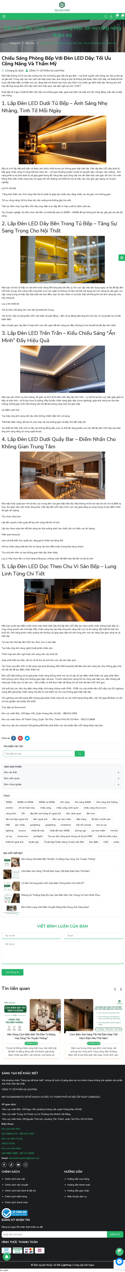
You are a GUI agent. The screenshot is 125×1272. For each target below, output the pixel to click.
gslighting (50, 824)
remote (114, 830)
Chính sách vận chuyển (16, 1184)
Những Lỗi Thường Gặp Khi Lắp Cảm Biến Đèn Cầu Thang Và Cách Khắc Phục (60, 895)
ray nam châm (98, 830)
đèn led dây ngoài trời (17, 819)
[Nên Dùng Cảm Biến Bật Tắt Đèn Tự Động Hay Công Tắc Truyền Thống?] (11, 862)
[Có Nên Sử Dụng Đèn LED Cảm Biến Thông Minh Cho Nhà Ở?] (11, 886)
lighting (9, 830)
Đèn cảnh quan (12, 778)
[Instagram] (25, 1164)
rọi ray (9, 836)
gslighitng (35, 824)
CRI (23, 813)
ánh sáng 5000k (83, 802)
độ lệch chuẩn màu (101, 819)
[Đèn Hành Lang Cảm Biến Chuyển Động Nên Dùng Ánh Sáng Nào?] (11, 910)
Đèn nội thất (10, 772)
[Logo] (62, 6)
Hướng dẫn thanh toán (78, 1184)
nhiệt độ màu (37, 830)
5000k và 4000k (25, 802)
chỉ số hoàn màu (26, 807)
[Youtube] (18, 1164)
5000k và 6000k (47, 802)
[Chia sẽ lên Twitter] (27, 738)
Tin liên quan (16, 988)
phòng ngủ (80, 830)
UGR (106, 842)
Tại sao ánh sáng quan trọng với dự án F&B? (70, 836)
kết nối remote (83, 824)
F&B (8, 824)
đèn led (90, 813)
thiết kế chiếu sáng (107, 836)
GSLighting (34, 725)
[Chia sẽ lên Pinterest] (20, 738)
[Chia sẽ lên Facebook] (13, 738)
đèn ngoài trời (40, 819)
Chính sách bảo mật (15, 1179)
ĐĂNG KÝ (115, 1234)
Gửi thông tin (12, 972)
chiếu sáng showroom (95, 807)
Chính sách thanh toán (16, 1202)
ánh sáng (64, 802)
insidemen (66, 824)
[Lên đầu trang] (119, 1242)
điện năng (81, 819)
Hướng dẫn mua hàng (78, 1179)
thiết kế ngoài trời (14, 842)
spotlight (37, 836)
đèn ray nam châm (62, 819)
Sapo (91, 1265)
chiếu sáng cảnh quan (67, 807)
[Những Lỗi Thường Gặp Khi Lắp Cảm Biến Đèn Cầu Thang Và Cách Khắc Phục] (11, 898)
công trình (11, 813)
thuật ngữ (34, 842)
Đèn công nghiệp (12, 784)
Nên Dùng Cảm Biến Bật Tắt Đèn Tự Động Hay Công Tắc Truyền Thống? (58, 859)
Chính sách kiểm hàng (16, 1196)
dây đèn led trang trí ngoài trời (45, 813)
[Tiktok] (11, 1164)
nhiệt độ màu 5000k (60, 830)
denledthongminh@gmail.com (24, 1158)
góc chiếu (20, 824)
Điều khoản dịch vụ (77, 1196)
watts (116, 842)
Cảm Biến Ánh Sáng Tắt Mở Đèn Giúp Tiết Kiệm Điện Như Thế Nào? (55, 871)
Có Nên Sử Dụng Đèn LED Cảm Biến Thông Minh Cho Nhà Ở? (52, 883)
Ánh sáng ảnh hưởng (107, 802)
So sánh (4, 1270)
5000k (9, 802)
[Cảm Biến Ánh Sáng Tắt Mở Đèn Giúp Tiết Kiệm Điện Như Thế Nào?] (11, 874)
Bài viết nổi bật (13, 853)
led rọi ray (101, 824)
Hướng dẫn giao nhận (78, 1190)
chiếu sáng (45, 807)
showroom (22, 836)
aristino (9, 807)
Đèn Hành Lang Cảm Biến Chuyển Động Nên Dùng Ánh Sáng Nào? (55, 907)
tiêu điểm (93, 842)
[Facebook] (4, 1164)
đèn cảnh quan (73, 813)
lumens (22, 830)
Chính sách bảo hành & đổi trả (20, 1190)
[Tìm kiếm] (79, 753)
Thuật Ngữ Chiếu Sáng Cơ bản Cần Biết (64, 842)
